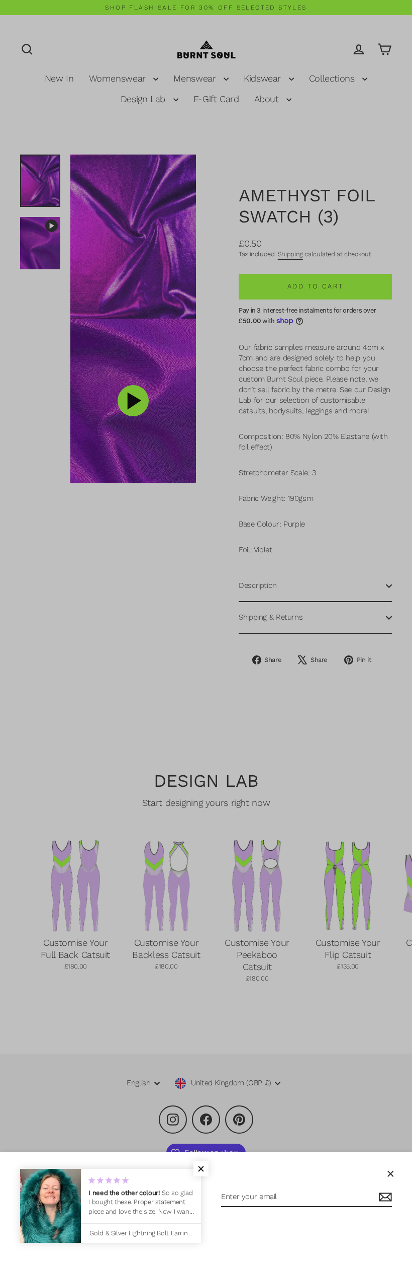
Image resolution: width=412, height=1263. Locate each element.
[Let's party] (384, 1197)
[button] (201, 1168)
